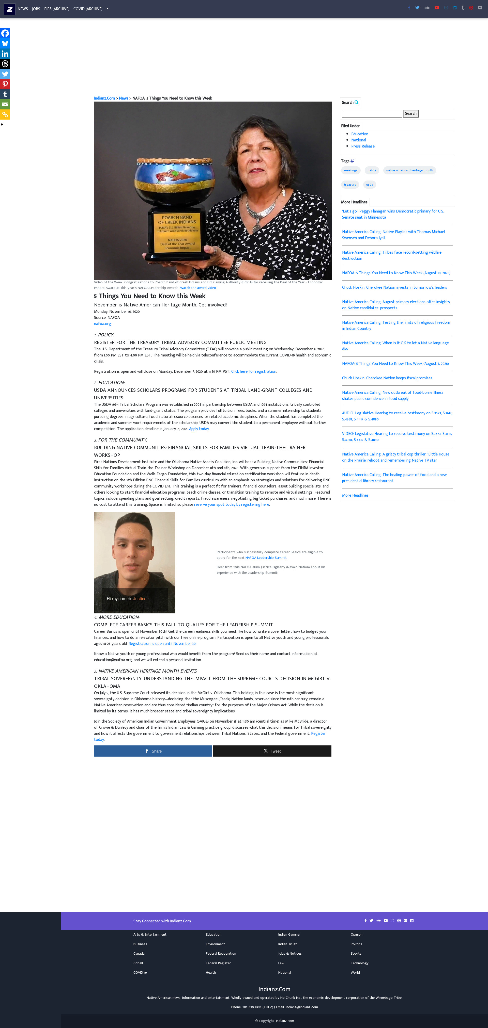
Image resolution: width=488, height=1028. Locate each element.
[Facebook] (5, 33)
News (23, 9)
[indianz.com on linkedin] (412, 921)
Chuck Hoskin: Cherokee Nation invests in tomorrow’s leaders (394, 287)
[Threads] (5, 64)
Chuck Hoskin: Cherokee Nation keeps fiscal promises (387, 378)
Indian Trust (287, 944)
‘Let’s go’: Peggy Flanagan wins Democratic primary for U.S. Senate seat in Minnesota (393, 214)
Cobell (138, 963)
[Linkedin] (5, 53)
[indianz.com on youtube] (437, 8)
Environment (215, 944)
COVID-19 (140, 973)
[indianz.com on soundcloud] (379, 921)
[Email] (5, 104)
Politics (356, 944)
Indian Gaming (289, 935)
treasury (350, 184)
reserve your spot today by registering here (231, 504)
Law (281, 963)
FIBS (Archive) (56, 9)
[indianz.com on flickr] (480, 8)
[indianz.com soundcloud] (427, 8)
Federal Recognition (221, 954)
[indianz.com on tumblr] (463, 8)
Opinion (356, 935)
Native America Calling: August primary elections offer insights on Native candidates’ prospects (396, 305)
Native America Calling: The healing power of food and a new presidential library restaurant (394, 477)
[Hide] (2, 124)
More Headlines (355, 495)
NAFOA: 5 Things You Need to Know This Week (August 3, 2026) (395, 363)
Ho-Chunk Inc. (290, 998)
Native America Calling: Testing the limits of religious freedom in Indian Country (396, 325)
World (355, 973)
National (358, 140)
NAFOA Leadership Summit (266, 558)
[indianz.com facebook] (409, 8)
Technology (360, 963)
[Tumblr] (5, 94)
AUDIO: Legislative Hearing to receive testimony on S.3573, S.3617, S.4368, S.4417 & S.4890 (397, 416)
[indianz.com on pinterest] (399, 921)
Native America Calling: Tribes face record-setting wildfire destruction (391, 255)
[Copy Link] (5, 114)
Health (211, 973)
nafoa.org (102, 323)
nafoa (372, 170)
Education (359, 134)
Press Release (363, 146)
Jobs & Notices (290, 954)
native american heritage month (409, 170)
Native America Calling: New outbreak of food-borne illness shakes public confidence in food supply (393, 395)
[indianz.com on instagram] (393, 921)
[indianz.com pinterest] (471, 8)
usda (369, 184)
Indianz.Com (104, 98)
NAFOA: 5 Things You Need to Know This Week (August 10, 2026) (396, 273)
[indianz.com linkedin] (455, 8)
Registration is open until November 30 (162, 643)
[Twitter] (5, 74)
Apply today (199, 429)
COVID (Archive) (87, 9)
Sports (356, 954)
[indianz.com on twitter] (372, 921)
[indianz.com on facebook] (366, 921)
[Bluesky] (5, 43)
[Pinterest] (5, 84)
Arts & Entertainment (149, 935)
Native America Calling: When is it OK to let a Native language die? (395, 346)
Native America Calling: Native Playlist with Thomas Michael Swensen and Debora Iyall (393, 235)
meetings (351, 170)
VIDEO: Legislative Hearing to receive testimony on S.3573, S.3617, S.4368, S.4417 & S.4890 (397, 436)
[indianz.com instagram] (446, 8)
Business (140, 944)
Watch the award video (198, 288)
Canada (139, 954)
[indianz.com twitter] (417, 8)
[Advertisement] (246, 57)
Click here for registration (253, 371)
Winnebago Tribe (389, 998)
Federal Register (218, 963)
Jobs (36, 9)
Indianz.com (285, 1021)
